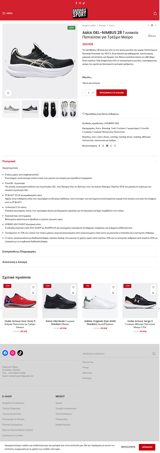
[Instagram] (12, 353)
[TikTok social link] (84, 3)
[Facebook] (5, 353)
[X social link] (103, 146)
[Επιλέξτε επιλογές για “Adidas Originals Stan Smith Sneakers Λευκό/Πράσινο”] (113, 292)
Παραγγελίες (62, 419)
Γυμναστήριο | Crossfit (137, 128)
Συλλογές (87, 378)
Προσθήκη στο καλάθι (112, 92)
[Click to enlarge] (8, 92)
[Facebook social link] (76, 3)
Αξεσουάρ (87, 372)
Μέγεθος (86, 77)
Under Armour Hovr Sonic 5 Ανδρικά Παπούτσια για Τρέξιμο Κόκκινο (20, 324)
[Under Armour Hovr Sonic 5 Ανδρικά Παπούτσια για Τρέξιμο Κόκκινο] (20, 300)
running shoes (125, 136)
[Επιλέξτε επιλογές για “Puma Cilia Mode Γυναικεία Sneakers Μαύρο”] (73, 292)
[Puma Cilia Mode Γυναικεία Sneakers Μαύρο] (60, 300)
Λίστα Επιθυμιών (64, 413)
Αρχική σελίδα (89, 25)
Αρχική (59, 403)
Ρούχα (85, 367)
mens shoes (103, 136)
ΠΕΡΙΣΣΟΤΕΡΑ (128, 447)
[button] (5, 61)
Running (106, 128)
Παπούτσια (119, 131)
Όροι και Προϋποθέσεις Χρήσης (17, 430)
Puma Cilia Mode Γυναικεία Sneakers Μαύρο (60, 323)
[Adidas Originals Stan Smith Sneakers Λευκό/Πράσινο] (100, 300)
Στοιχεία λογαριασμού (66, 408)
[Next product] (156, 25)
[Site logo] (80, 13)
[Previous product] (148, 25)
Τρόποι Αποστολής (11, 413)
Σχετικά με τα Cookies (12, 435)
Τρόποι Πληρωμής (11, 408)
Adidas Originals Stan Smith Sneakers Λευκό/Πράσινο (100, 323)
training (137, 136)
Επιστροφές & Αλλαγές (13, 419)
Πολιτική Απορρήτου (12, 424)
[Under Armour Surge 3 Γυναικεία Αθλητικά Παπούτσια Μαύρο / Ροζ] (140, 300)
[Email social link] (107, 146)
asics (94, 136)
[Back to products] (152, 25)
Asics (112, 25)
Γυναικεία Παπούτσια (102, 131)
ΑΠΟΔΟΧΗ (147, 447)
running (114, 136)
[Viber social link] (115, 146)
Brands (102, 25)
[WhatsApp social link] (111, 146)
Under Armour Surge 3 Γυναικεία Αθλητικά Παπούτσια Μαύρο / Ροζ (140, 324)
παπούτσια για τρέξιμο (105, 140)
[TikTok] (20, 353)
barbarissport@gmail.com (21, 376)
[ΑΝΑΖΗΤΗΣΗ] (154, 353)
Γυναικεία (86, 131)
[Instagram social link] (80, 3)
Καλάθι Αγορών (63, 424)
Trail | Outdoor (118, 128)
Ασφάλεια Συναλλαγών (13, 403)
